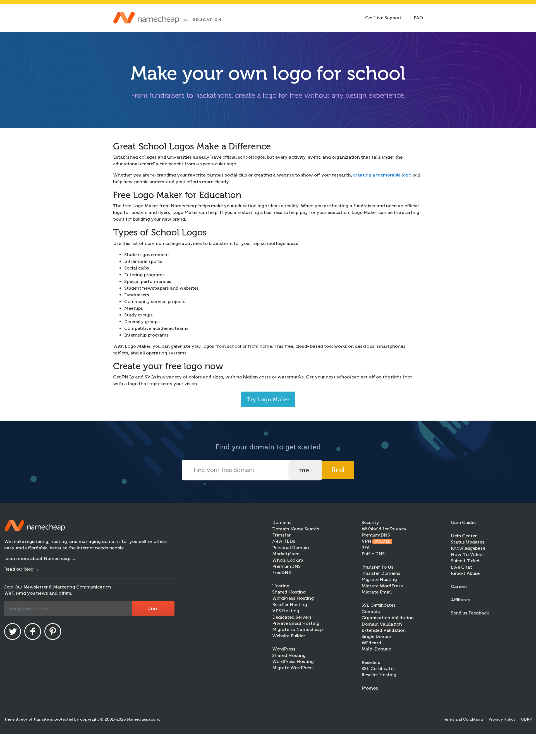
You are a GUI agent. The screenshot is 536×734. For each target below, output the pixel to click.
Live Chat (461, 567)
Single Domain (377, 636)
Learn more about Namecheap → (40, 558)
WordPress (283, 649)
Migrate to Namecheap (297, 629)
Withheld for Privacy (384, 529)
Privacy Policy (502, 719)
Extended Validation (384, 630)
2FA (366, 547)
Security (370, 522)
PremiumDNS (286, 566)
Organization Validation (388, 617)
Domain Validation (382, 624)
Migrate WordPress (293, 667)
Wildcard (371, 642)
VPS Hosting (285, 610)
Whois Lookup (287, 560)
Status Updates (467, 542)
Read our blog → (21, 569)
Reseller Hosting (289, 604)
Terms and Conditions (463, 719)
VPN (376, 541)
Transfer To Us (377, 567)
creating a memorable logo (382, 175)
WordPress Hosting (293, 598)
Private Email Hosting (295, 623)
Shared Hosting (289, 592)
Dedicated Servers (292, 617)
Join (153, 609)
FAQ (418, 17)
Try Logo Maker (268, 399)
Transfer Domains (381, 573)
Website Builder (288, 635)
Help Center (464, 535)
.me (303, 470)
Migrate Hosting (379, 579)
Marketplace (285, 553)
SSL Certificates (379, 605)
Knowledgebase (468, 548)
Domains (281, 522)
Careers (459, 586)
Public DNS (373, 553)
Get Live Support (383, 17)
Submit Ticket (465, 560)
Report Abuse (465, 573)
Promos (370, 688)
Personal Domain (290, 547)
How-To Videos (468, 554)
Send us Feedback (470, 613)
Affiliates (460, 599)
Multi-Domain (376, 649)
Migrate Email (377, 592)
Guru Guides (464, 522)
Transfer (281, 535)
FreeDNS (281, 572)
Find (337, 470)
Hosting (280, 585)
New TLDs (283, 541)
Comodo (371, 611)
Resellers (371, 662)
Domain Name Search (295, 529)
